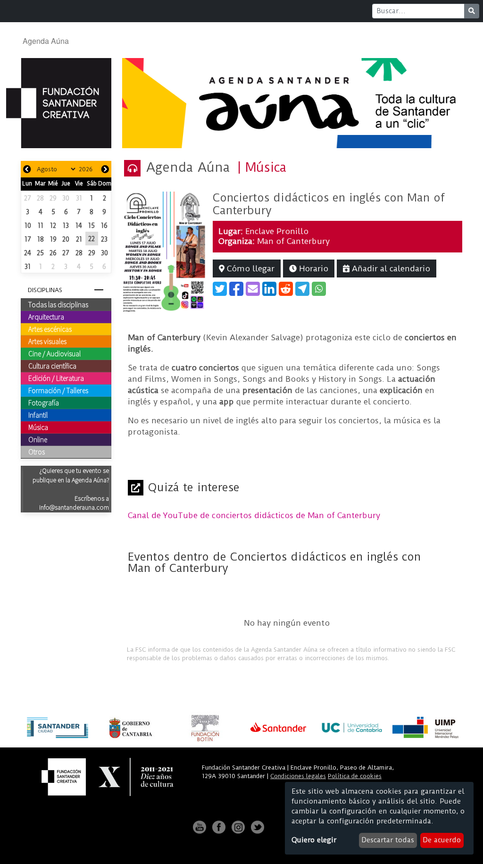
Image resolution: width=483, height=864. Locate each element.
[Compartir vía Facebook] (236, 289)
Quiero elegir (313, 840)
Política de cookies (355, 776)
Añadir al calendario (390, 268)
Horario (312, 268)
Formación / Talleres (58, 390)
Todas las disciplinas (58, 304)
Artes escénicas (50, 329)
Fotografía (43, 402)
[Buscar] (471, 11)
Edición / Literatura (56, 378)
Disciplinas (45, 290)
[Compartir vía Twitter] (220, 289)
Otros (36, 451)
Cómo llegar (250, 268)
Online (37, 439)
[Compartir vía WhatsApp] (319, 289)
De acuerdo (442, 840)
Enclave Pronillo (276, 231)
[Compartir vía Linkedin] (269, 289)
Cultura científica (52, 365)
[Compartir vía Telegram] (302, 289)
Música (38, 427)
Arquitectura (46, 316)
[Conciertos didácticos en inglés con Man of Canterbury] (164, 251)
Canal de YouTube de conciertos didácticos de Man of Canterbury (254, 515)
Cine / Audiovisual (54, 353)
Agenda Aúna (46, 40)
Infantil (38, 414)
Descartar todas (387, 840)
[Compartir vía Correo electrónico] (253, 289)
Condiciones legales (298, 776)
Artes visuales (47, 341)
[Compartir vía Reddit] (286, 289)
